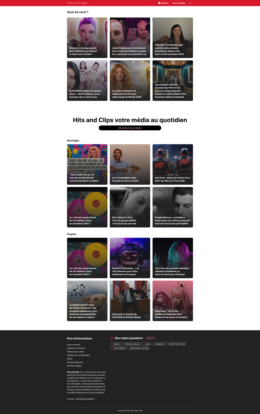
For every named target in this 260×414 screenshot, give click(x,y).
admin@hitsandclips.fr (85, 399)
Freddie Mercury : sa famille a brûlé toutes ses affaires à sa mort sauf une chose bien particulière (172, 220)
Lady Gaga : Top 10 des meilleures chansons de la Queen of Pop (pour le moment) (171, 314)
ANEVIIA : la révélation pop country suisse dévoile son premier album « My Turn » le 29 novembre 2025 (169, 49)
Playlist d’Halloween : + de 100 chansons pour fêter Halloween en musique (125, 271)
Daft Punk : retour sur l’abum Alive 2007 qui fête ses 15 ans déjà (172, 179)
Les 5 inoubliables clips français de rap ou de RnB (125, 179)
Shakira (117, 344)
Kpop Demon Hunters (139, 348)
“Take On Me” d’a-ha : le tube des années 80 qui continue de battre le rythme (84, 177)
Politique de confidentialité (78, 355)
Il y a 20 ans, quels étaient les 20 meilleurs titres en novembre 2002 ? (82, 220)
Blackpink (159, 344)
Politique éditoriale (75, 362)
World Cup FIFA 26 (177, 344)
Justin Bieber (119, 348)
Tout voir (150, 338)
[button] (190, 3)
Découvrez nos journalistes (130, 128)
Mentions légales (74, 366)
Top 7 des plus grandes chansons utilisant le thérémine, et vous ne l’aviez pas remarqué (172, 271)
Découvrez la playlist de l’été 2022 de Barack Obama (126, 315)
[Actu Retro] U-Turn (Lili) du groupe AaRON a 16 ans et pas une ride (124, 220)
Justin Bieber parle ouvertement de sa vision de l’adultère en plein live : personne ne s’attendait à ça (129, 51)
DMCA (70, 359)
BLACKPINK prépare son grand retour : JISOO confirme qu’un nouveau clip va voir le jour (85, 93)
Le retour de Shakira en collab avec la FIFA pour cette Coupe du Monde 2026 (126, 93)
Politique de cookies (75, 352)
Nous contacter (73, 345)
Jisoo (147, 344)
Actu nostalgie (179, 3)
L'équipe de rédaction (76, 348)
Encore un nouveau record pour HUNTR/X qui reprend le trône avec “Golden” (83, 51)
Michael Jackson (132, 344)
